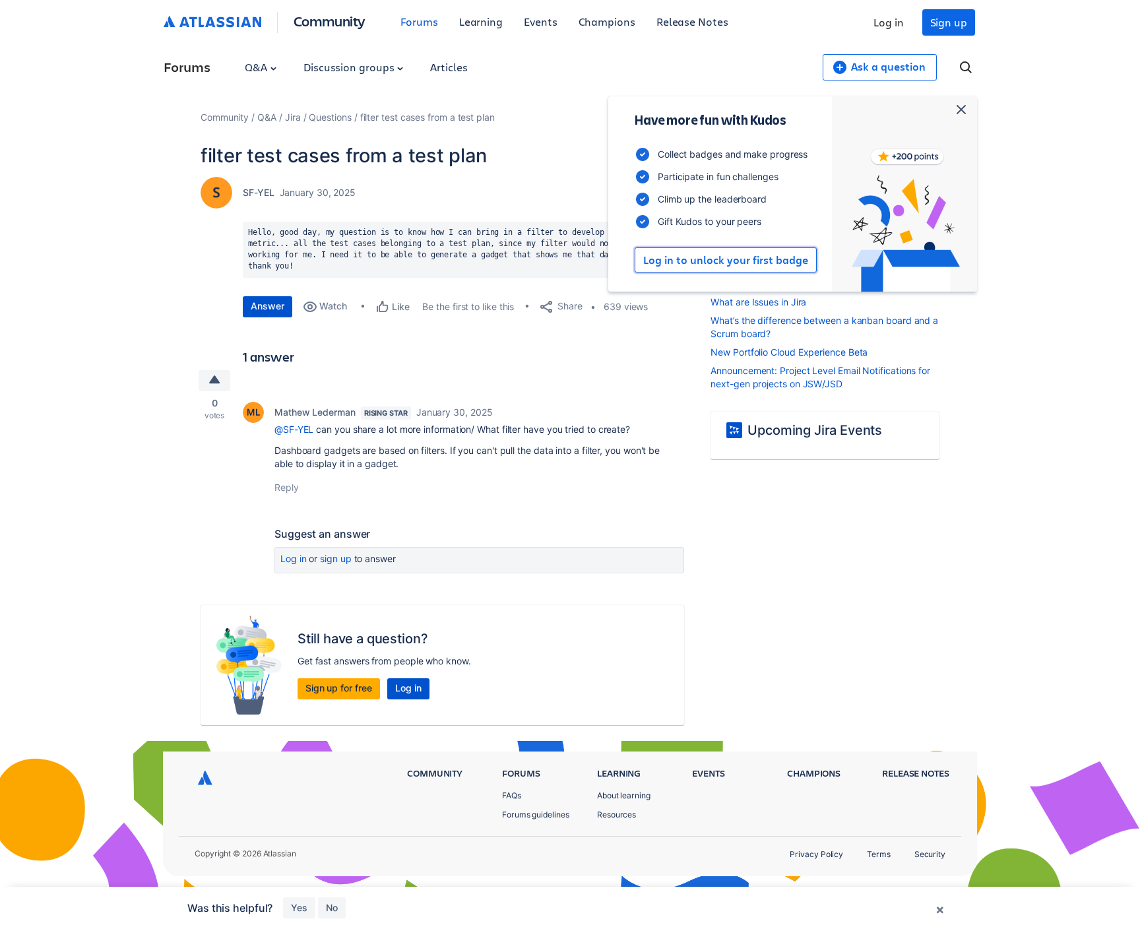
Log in (888, 22)
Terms (879, 854)
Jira (293, 117)
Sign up (948, 22)
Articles (448, 67)
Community (329, 20)
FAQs (511, 795)
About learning (623, 795)
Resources (616, 814)
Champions (607, 21)
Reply (286, 487)
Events (540, 21)
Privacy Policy (816, 854)
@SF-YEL (293, 429)
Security (929, 854)
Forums (419, 21)
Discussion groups (350, 67)
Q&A (257, 67)
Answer (267, 305)
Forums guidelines (535, 814)
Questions (330, 117)
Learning (481, 21)
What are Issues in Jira (758, 301)
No (332, 907)
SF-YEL (258, 192)
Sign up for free (338, 687)
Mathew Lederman (315, 412)
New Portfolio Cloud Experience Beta (789, 352)
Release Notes (692, 21)
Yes (299, 907)
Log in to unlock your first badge (725, 260)
